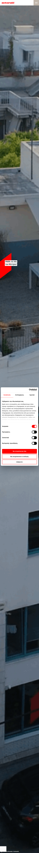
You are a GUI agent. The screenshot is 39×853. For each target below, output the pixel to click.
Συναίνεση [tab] (7, 395)
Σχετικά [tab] (32, 395)
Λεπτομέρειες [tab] (19, 395)
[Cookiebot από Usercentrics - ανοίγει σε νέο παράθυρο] (29, 390)
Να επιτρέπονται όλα (19, 451)
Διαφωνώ (19, 462)
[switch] (34, 432)
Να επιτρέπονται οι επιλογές (19, 456)
